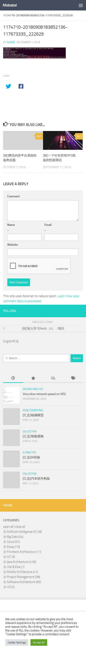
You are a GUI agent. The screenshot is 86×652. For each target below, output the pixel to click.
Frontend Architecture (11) (24, 552)
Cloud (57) (13, 542)
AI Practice (29, 452)
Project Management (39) (23, 577)
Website (12, 244)
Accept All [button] (39, 642)
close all (20, 527)
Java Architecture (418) (21, 562)
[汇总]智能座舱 (33, 436)
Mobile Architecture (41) (22, 572)
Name (11, 225)
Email (48, 225)
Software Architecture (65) (24, 582)
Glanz (11, 42)
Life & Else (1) (15, 567)
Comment (13, 196)
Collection (30, 431)
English (8, 341)
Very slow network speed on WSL (44, 394)
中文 (16, 341)
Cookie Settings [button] (17, 642)
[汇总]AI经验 (31, 457)
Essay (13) (13, 547)
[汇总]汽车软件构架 (36, 478)
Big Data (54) (15, 537)
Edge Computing (33, 410)
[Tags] (73, 378)
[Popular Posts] (33, 378)
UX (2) (11, 587)
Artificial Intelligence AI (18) (24, 532)
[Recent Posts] (13, 378)
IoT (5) (11, 557)
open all (8, 527)
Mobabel (10, 5)
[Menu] (81, 5)
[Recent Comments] (53, 378)
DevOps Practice (33, 389)
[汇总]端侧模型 (33, 415)
